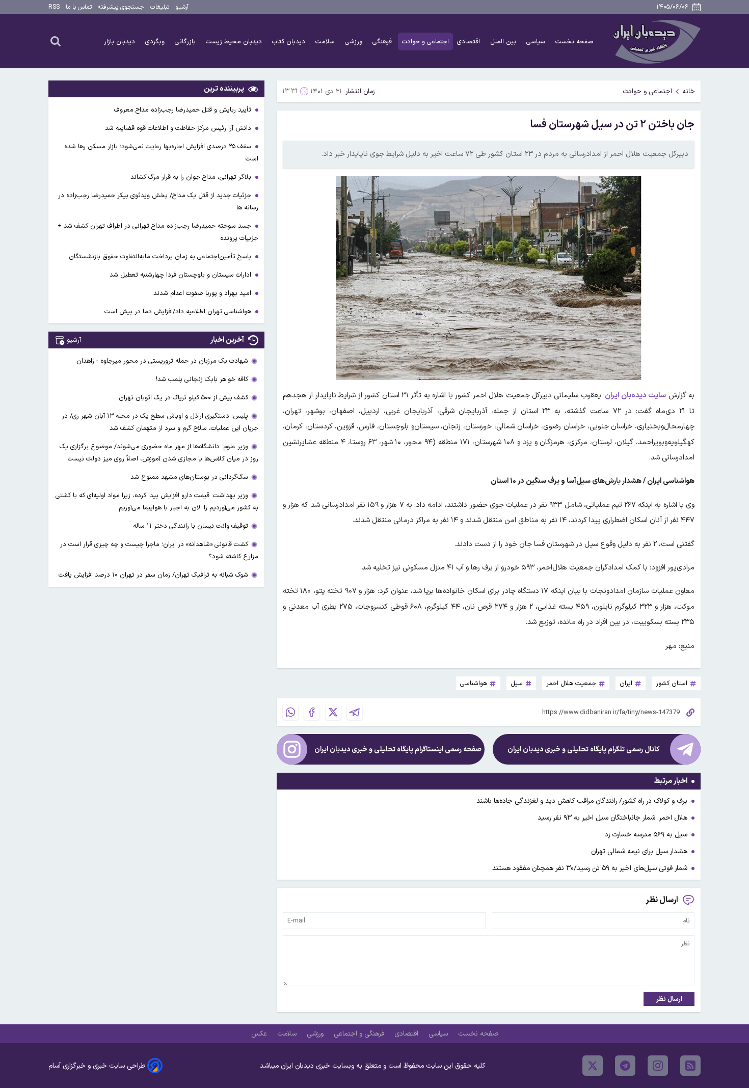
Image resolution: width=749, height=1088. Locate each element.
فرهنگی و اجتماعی (360, 1033)
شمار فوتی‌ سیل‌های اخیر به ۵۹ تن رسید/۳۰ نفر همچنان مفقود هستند (589, 868)
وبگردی (156, 41)
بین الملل (504, 41)
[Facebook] (311, 712)
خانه (688, 91)
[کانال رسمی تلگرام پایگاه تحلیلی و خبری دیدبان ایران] (685, 749)
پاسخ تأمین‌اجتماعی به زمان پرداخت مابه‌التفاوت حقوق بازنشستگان (161, 256)
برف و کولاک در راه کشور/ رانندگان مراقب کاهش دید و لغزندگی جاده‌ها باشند (581, 801)
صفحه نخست (574, 41)
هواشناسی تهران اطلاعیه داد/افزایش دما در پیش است (178, 311)
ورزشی (354, 41)
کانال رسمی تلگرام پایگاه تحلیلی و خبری (583, 749)
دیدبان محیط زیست (235, 41)
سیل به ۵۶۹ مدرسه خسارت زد (646, 834)
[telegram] (625, 1065)
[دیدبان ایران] (655, 41)
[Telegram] (354, 712)
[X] (333, 712)
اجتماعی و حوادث (425, 41)
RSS (54, 7)
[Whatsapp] (290, 712)
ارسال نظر (669, 999)
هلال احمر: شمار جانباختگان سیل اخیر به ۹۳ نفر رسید (612, 817)
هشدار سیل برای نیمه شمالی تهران (639, 851)
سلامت (326, 41)
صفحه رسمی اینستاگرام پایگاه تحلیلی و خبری (397, 749)
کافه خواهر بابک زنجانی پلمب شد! (202, 379)
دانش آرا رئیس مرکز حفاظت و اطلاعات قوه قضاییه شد (179, 128)
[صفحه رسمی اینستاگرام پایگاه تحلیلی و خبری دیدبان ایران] (292, 749)
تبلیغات (159, 7)
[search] (55, 41)
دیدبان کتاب (289, 41)
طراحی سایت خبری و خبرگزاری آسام (96, 1065)
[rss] (690, 1065)
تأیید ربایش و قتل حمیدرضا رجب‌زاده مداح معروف (183, 110)
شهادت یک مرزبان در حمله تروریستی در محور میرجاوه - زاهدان (162, 361)
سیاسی (536, 41)
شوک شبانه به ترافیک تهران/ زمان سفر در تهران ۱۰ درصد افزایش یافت (153, 575)
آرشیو (182, 7)
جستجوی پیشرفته (121, 7)
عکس (260, 1033)
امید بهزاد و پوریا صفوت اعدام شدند (203, 293)
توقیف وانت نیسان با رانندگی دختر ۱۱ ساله (190, 526)
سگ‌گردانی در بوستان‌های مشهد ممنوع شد (189, 477)
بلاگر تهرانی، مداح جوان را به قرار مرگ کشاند (191, 177)
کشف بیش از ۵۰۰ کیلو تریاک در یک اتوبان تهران (183, 397)
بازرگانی (186, 41)
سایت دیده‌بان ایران (635, 395)
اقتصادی (469, 41)
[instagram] (658, 1065)
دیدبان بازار (120, 41)
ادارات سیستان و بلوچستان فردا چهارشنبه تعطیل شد (181, 275)
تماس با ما (79, 7)
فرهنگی (383, 41)
